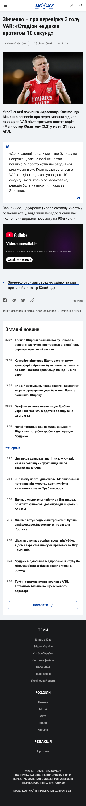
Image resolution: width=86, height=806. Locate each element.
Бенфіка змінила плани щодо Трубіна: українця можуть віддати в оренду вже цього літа (44, 410)
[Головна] (43, 5)
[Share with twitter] (23, 300)
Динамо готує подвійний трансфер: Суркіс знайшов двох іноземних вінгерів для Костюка (46, 524)
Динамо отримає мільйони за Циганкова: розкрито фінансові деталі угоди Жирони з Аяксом (46, 504)
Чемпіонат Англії (70, 310)
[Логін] (72, 5)
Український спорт (43, 680)
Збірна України (43, 646)
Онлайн (43, 729)
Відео (43, 722)
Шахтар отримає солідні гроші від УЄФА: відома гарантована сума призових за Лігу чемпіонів (46, 545)
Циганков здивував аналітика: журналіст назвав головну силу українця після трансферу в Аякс (45, 463)
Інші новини (43, 673)
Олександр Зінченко (22, 310)
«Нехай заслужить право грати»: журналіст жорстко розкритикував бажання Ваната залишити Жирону (47, 390)
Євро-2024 (43, 667)
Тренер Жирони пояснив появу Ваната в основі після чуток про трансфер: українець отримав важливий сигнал (47, 344)
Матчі (43, 709)
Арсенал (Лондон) (47, 310)
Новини (43, 702)
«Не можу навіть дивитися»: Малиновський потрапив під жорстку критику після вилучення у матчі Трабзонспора (47, 483)
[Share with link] (32, 300)
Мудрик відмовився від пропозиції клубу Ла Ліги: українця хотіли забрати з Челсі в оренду (47, 565)
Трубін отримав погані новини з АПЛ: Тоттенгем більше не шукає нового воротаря (42, 586)
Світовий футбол (43, 660)
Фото (43, 716)
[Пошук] (80, 5)
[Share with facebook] (5, 300)
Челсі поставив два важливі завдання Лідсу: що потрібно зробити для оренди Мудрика (44, 431)
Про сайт (43, 751)
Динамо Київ (43, 639)
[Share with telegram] (14, 300)
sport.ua (78, 300)
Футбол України (43, 653)
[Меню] (10, 5)
